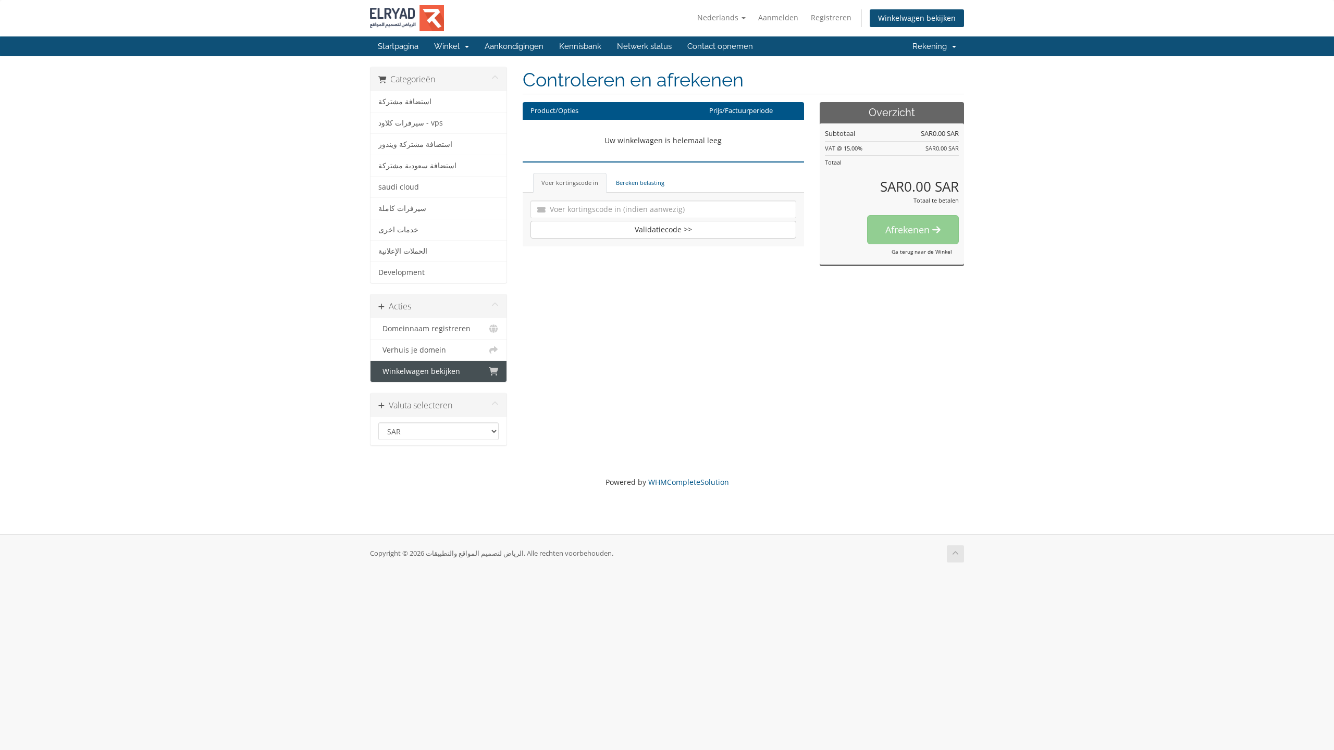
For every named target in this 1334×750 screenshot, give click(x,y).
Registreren (831, 17)
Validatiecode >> (663, 229)
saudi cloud (398, 187)
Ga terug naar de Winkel (922, 251)
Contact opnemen (720, 46)
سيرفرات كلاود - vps (410, 123)
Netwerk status (644, 46)
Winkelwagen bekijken (917, 18)
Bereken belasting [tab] (640, 182)
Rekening (931, 46)
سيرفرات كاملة (402, 208)
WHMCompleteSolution (688, 482)
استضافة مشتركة (404, 101)
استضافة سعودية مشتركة (417, 165)
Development (401, 272)
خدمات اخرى (398, 229)
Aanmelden (778, 17)
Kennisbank (580, 46)
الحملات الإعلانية (402, 251)
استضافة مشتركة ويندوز (415, 144)
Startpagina (398, 46)
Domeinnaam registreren (424, 328)
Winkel (449, 46)
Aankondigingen (514, 46)
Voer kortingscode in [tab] (569, 182)
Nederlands (718, 17)
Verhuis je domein (412, 350)
